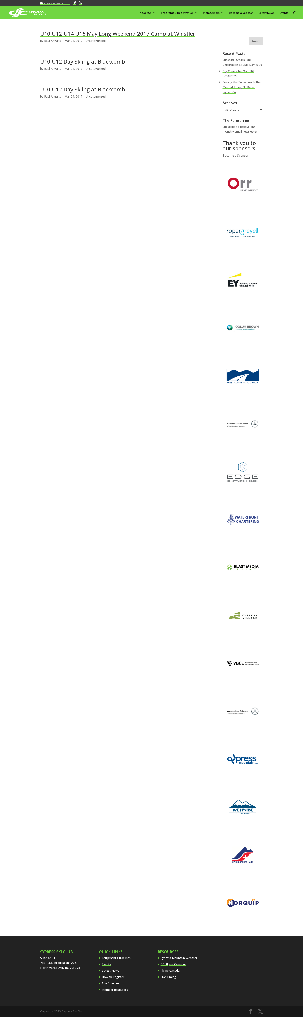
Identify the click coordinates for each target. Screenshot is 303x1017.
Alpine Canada (170, 970)
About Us (146, 13)
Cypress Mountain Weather (179, 958)
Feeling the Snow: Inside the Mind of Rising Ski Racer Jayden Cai (242, 87)
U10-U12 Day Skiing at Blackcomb (82, 61)
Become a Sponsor (241, 13)
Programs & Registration (177, 13)
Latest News (266, 13)
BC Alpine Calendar (173, 964)
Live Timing (168, 977)
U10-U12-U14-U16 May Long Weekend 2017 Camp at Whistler (117, 33)
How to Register (113, 977)
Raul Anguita (52, 41)
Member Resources (115, 990)
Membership (211, 13)
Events (284, 13)
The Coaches (110, 983)
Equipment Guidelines (116, 958)
